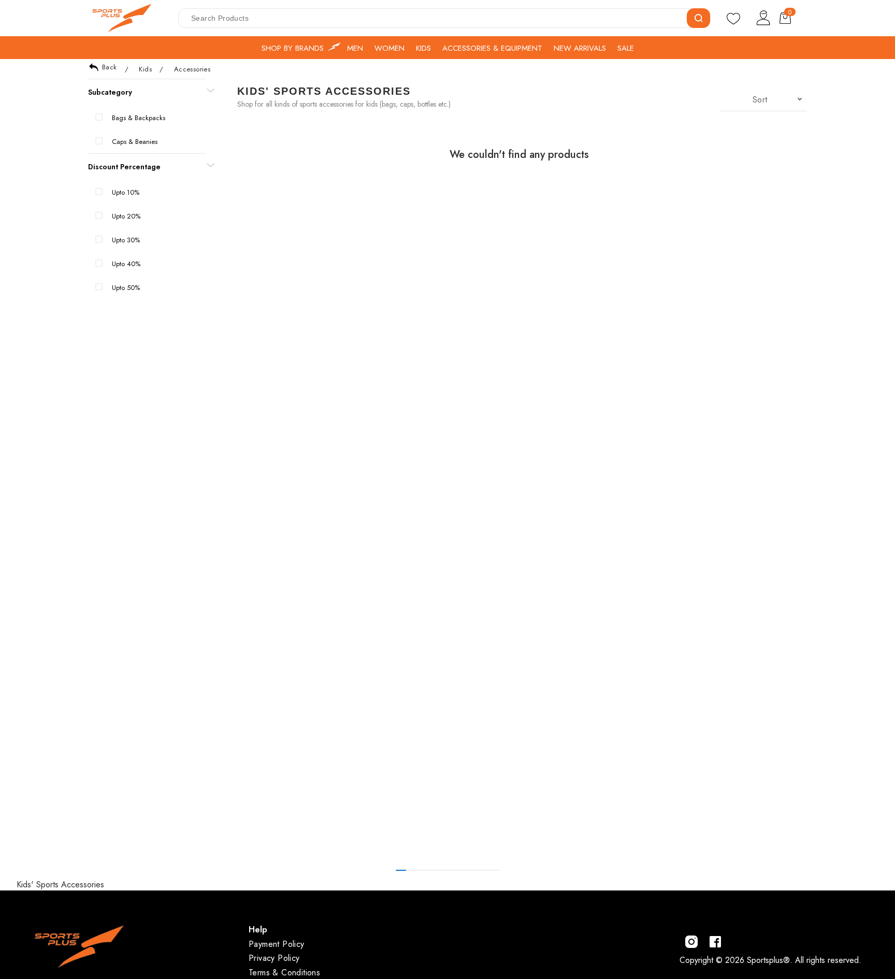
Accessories (192, 69)
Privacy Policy (274, 958)
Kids (145, 69)
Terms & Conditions (284, 972)
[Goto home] (127, 18)
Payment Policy (277, 944)
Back (109, 67)
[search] (698, 18)
